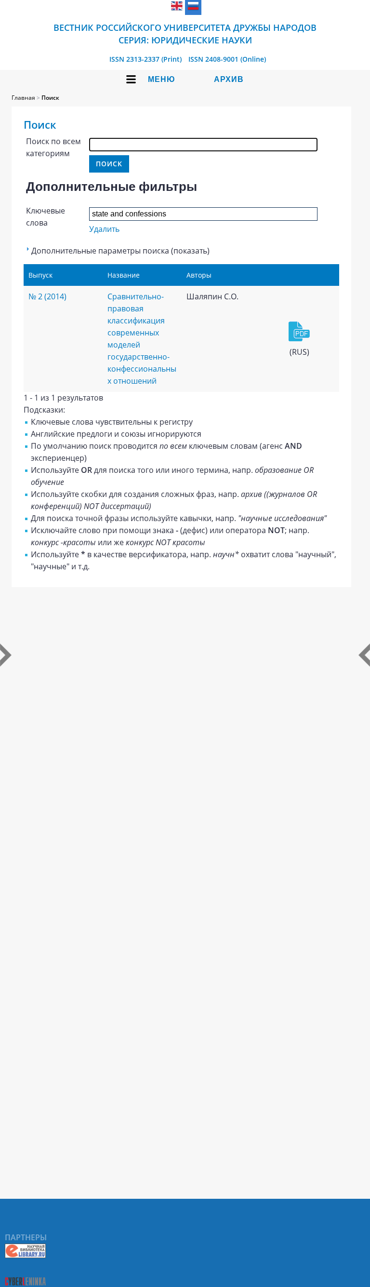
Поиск (50, 98)
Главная (23, 98)
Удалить (104, 229)
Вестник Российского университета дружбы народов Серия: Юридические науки (185, 34)
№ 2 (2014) (47, 296)
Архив (229, 79)
